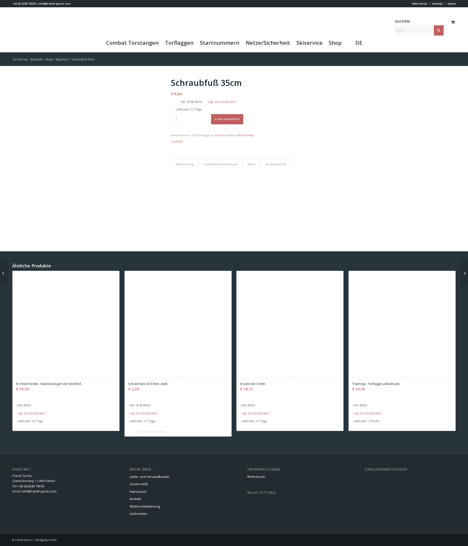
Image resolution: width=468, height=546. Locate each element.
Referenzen (256, 476)
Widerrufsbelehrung (145, 506)
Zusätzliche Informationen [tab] (221, 164)
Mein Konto (419, 3)
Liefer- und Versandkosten (149, 476)
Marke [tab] (252, 164)
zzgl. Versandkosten (222, 102)
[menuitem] (420, 3)
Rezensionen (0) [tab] (276, 164)
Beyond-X (221, 135)
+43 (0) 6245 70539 (24, 3)
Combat (176, 141)
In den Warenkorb (227, 119)
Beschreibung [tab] (185, 164)
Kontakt (437, 3)
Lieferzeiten (138, 513)
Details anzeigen (153, 431)
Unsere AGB (139, 484)
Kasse (452, 3)
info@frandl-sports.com (55, 3)
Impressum (138, 491)
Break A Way (246, 135)
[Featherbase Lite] (4, 273)
